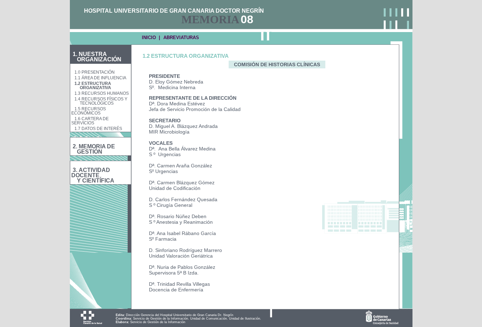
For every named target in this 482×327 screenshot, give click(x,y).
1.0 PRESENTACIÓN (94, 72)
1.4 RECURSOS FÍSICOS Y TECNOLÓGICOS (99, 101)
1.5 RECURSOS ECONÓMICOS (88, 111)
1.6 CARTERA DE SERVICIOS (90, 120)
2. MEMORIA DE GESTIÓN (93, 149)
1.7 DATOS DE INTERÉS (98, 128)
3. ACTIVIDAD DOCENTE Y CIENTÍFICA (92, 175)
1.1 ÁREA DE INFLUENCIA (100, 77)
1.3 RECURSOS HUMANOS (101, 93)
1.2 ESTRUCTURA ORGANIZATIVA (91, 85)
